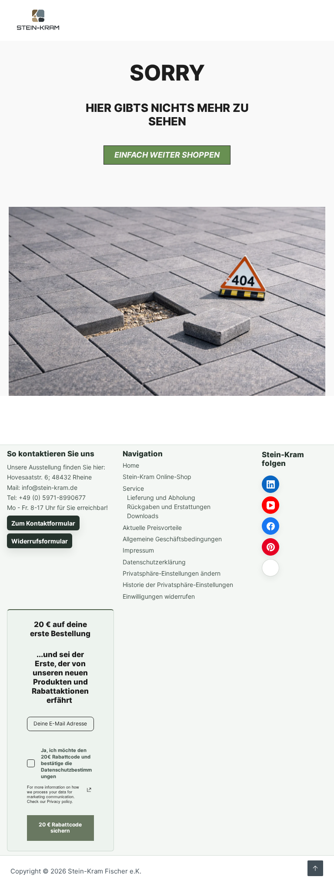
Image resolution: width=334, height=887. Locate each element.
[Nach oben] (315, 868)
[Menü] (308, 20)
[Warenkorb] (288, 20)
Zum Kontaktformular (43, 523)
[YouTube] (270, 505)
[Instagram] (270, 568)
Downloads (142, 515)
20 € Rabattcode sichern (60, 827)
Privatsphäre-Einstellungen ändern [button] (171, 573)
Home (131, 465)
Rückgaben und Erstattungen (168, 506)
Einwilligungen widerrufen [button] (159, 596)
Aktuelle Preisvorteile (152, 527)
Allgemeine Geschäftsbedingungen (172, 539)
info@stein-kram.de (49, 487)
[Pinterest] (270, 547)
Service (133, 488)
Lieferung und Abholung (161, 497)
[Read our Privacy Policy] (89, 790)
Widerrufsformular (39, 541)
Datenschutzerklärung (154, 562)
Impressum (138, 550)
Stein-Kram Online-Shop (157, 476)
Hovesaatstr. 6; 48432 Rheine (49, 477)
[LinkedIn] (270, 484)
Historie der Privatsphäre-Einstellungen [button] (178, 584)
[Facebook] (270, 526)
